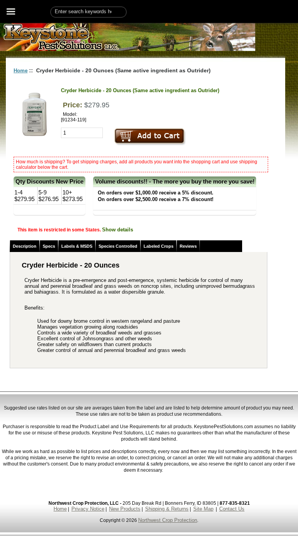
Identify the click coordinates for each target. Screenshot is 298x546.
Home (21, 71)
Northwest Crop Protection (167, 520)
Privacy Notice (87, 509)
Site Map (203, 509)
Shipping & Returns (167, 509)
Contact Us (231, 509)
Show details (117, 230)
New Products (124, 509)
